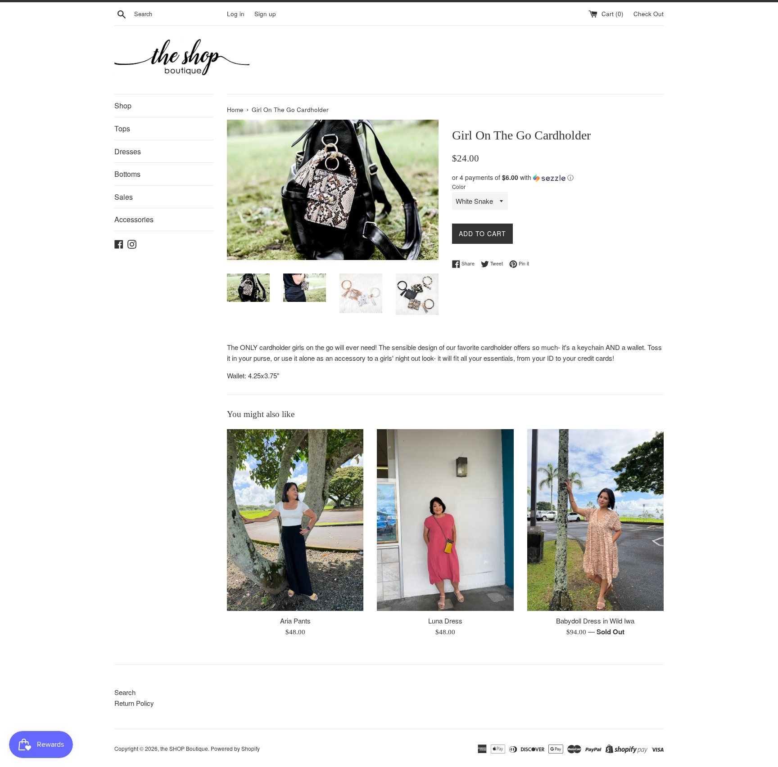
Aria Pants (295, 620)
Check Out (648, 13)
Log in (235, 13)
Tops (122, 128)
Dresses (127, 151)
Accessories (134, 219)
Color (459, 186)
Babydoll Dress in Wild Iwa (595, 620)
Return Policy (134, 703)
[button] (558, 177)
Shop (122, 105)
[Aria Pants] (295, 520)
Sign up (265, 13)
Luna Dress (445, 620)
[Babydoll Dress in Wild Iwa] (595, 520)
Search (125, 692)
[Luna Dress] (445, 520)
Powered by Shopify (235, 748)
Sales (123, 197)
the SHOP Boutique (184, 748)
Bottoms (127, 174)
